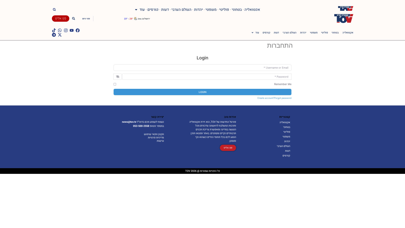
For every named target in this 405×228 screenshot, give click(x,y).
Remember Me (282, 84)
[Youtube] (72, 30)
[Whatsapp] (60, 30)
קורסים (153, 9)
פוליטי (224, 9)
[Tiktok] (54, 30)
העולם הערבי (181, 9)
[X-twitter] (60, 35)
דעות (165, 9)
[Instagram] (66, 30)
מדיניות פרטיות (156, 137)
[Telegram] (54, 35)
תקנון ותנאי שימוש (154, 134)
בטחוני (237, 9)
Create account (265, 98)
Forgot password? (282, 98)
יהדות (198, 9)
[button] (54, 9)
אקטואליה (252, 9)
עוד (142, 9)
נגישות (160, 141)
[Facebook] (78, 30)
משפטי (211, 9)
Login (202, 92)
